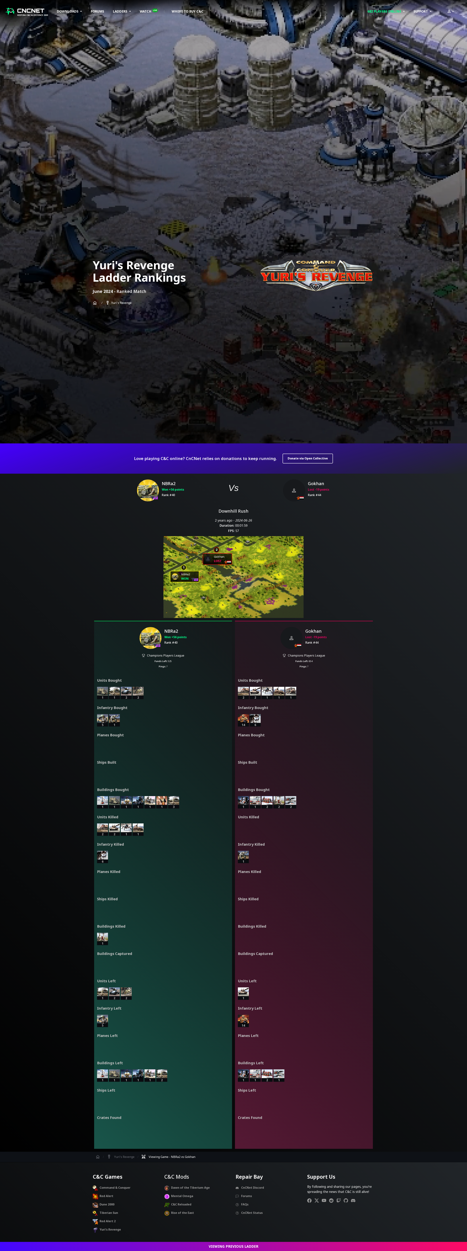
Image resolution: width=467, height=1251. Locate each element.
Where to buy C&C (187, 11)
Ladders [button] (120, 11)
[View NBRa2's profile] (148, 490)
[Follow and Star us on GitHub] (347, 1200)
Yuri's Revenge (118, 303)
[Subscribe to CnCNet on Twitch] (340, 1200)
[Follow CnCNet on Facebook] (310, 1200)
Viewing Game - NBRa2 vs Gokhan (168, 1157)
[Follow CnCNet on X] (318, 1200)
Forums (97, 11)
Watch (148, 11)
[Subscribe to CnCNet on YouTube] (325, 1200)
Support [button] (421, 11)
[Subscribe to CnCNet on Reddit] (332, 1200)
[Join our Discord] (354, 1200)
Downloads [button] (68, 11)
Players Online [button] (385, 11)
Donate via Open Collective (308, 458)
